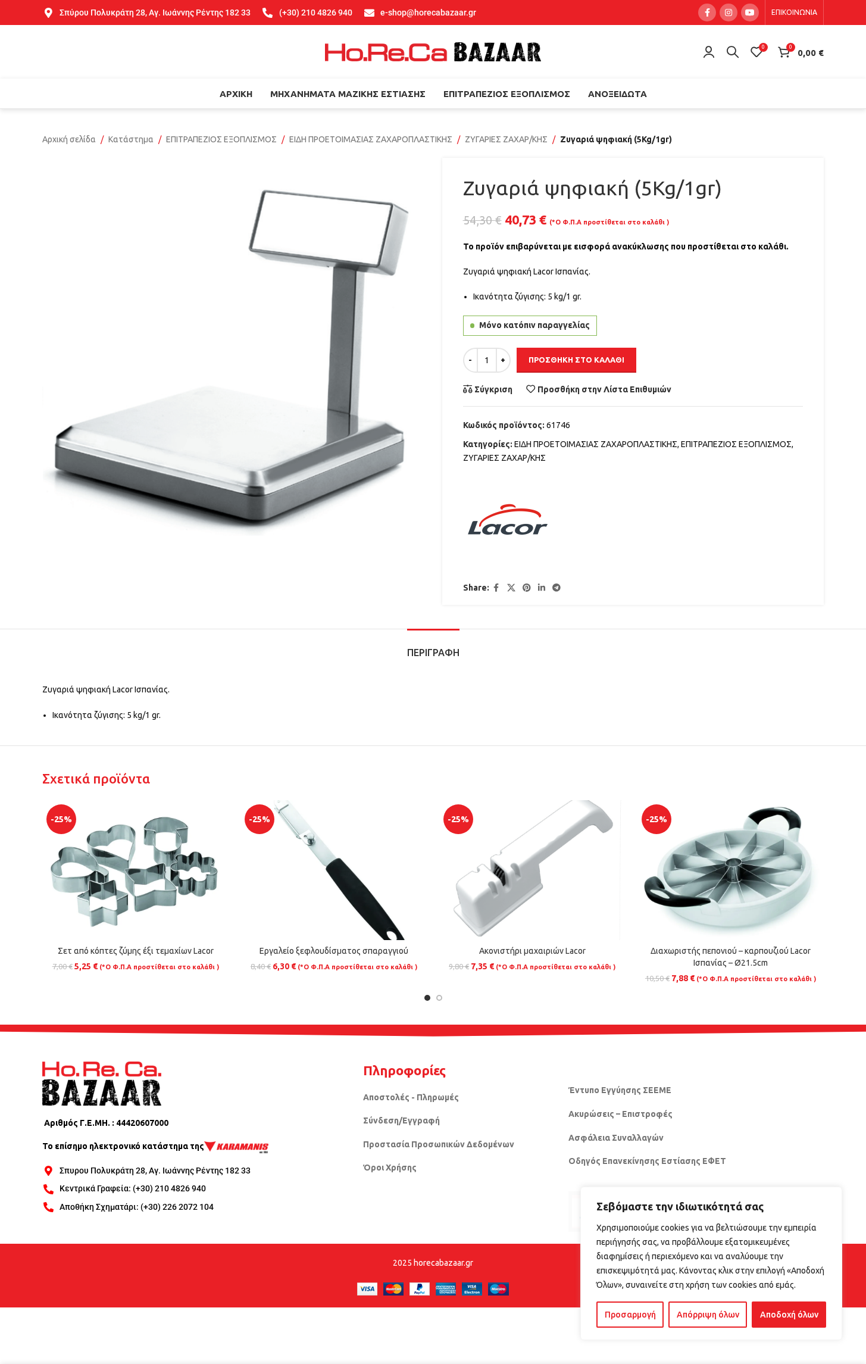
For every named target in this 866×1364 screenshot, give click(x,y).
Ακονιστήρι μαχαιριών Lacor (532, 951)
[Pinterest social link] (526, 588)
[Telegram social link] (556, 588)
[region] (711, 1263)
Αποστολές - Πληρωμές (411, 1097)
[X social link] (511, 588)
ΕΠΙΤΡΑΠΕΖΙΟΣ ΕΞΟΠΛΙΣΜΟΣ (221, 139)
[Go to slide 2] (439, 998)
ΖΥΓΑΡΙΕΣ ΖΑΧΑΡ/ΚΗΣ (506, 139)
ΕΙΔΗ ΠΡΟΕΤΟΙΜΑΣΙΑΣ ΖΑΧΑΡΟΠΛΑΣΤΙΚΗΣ (370, 139)
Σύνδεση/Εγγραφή (401, 1120)
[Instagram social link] (728, 12)
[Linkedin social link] (541, 588)
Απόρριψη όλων (708, 1314)
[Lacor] (507, 523)
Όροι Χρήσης (390, 1167)
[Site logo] (433, 51)
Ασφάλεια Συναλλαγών (616, 1138)
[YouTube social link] (750, 12)
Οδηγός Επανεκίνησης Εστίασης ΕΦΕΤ (647, 1161)
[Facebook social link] (707, 12)
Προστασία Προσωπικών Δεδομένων (438, 1144)
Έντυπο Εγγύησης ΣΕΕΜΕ (619, 1090)
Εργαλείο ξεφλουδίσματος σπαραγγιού (334, 951)
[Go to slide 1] (427, 998)
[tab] (433, 647)
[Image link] (101, 1082)
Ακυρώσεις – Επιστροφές (620, 1114)
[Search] (733, 52)
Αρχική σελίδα (69, 139)
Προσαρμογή (630, 1314)
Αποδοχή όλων (789, 1314)
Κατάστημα (131, 139)
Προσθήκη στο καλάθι (576, 359)
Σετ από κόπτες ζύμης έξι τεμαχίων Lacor (136, 951)
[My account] (709, 52)
